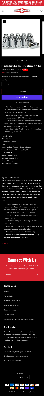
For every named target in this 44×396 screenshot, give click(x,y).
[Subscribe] (37, 274)
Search (6, 291)
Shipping (4, 72)
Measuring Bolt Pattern (12, 301)
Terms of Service (10, 310)
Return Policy (9, 296)
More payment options (22, 102)
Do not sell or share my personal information (19, 319)
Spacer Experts (18, 392)
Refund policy (9, 314)
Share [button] (6, 243)
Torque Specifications (11, 305)
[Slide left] (17, 60)
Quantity (4, 80)
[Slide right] (26, 60)
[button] (2, 10)
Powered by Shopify (29, 392)
